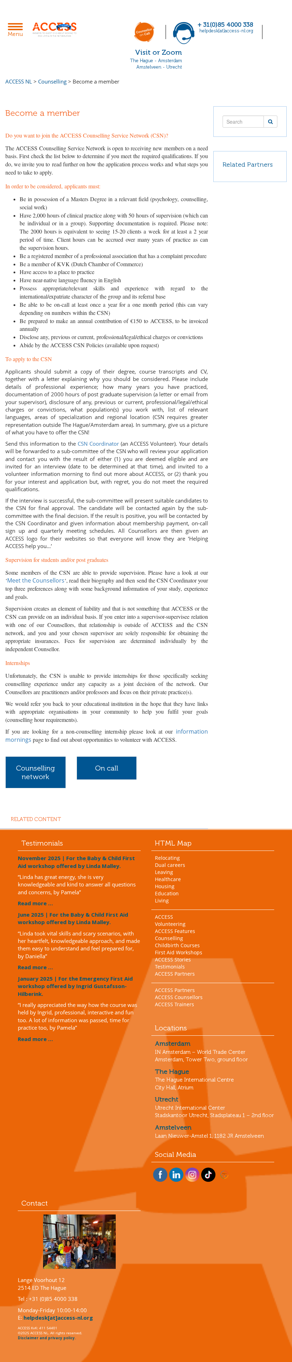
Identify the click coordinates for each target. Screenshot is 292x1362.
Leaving (164, 872)
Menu (17, 30)
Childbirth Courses (177, 945)
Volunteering (170, 924)
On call (106, 768)
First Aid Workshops (178, 952)
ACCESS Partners (175, 973)
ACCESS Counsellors (179, 997)
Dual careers (170, 865)
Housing (164, 886)
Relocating (167, 857)
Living (162, 900)
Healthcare (168, 879)
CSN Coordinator (98, 443)
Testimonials (170, 966)
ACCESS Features (175, 931)
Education (167, 893)
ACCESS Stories (173, 959)
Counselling (169, 938)
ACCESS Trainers (174, 1004)
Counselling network (35, 772)
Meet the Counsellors (35, 580)
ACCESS (164, 916)
